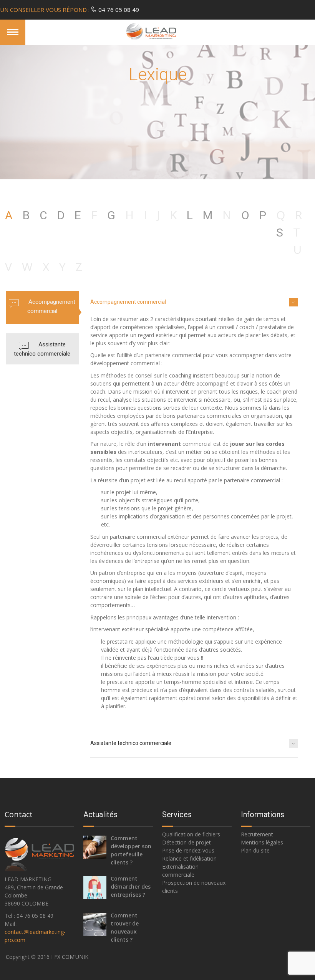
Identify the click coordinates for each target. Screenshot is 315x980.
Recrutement (257, 834)
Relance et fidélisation (189, 858)
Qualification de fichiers (191, 834)
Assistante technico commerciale (42, 349)
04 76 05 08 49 (69, 9)
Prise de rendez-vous (188, 850)
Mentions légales (262, 842)
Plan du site (255, 850)
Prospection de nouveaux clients (193, 886)
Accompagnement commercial (51, 306)
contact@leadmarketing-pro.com (35, 936)
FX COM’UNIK (71, 956)
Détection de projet (186, 842)
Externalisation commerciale (180, 870)
